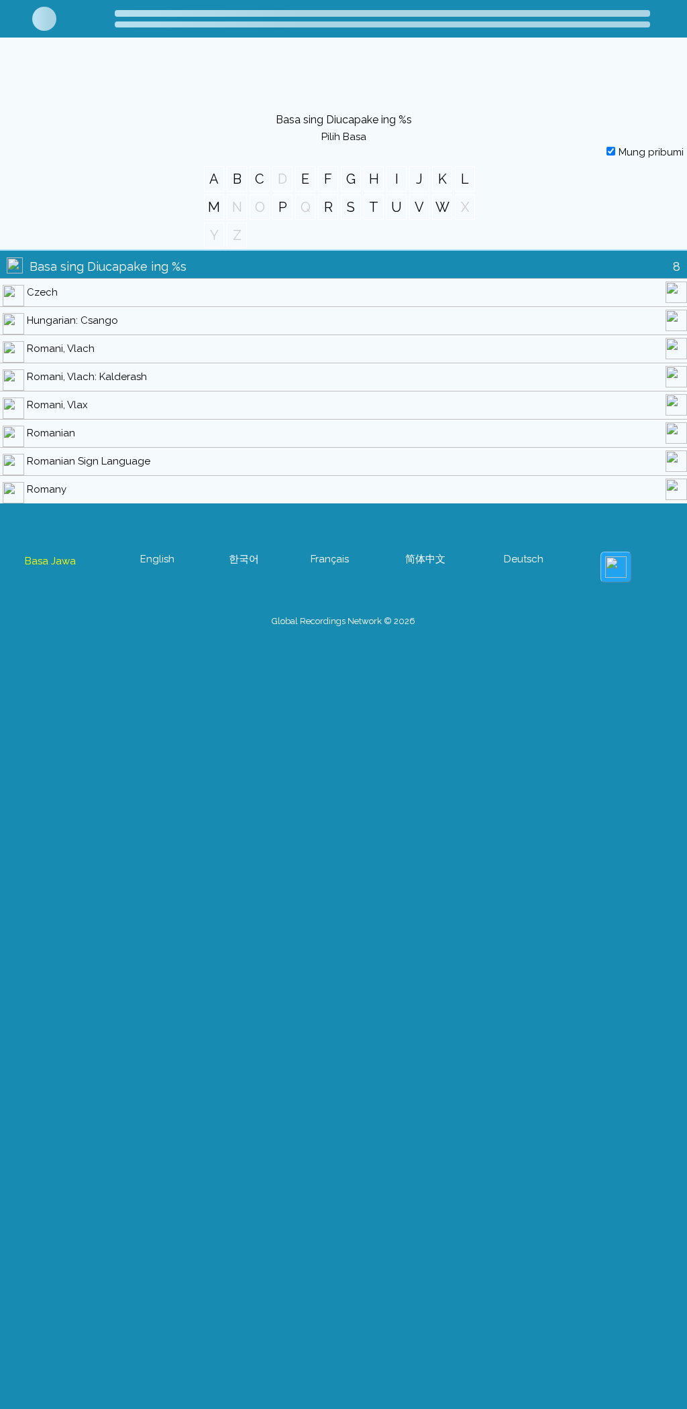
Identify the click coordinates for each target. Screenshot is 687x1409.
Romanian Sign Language (88, 461)
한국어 (244, 559)
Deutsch (523, 559)
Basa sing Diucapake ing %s (108, 266)
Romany (46, 489)
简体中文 (425, 559)
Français (330, 559)
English (157, 559)
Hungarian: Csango (72, 320)
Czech (42, 292)
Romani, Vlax (57, 405)
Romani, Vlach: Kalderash (87, 377)
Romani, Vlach (61, 349)
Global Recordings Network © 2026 (343, 621)
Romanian (51, 433)
